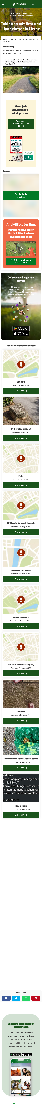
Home (10, 14)
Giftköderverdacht (21, 617)
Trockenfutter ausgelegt (21, 429)
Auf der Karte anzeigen (21, 195)
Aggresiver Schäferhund (21, 570)
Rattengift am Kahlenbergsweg (21, 664)
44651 (31, 14)
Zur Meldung (21, 391)
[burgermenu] (3, 3)
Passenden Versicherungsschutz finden (21, 123)
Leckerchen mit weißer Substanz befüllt (21, 759)
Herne (25, 14)
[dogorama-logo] (19, 3)
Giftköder (17, 14)
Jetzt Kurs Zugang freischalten (22, 261)
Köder (21, 476)
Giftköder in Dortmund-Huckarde (21, 523)
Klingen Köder (21, 806)
